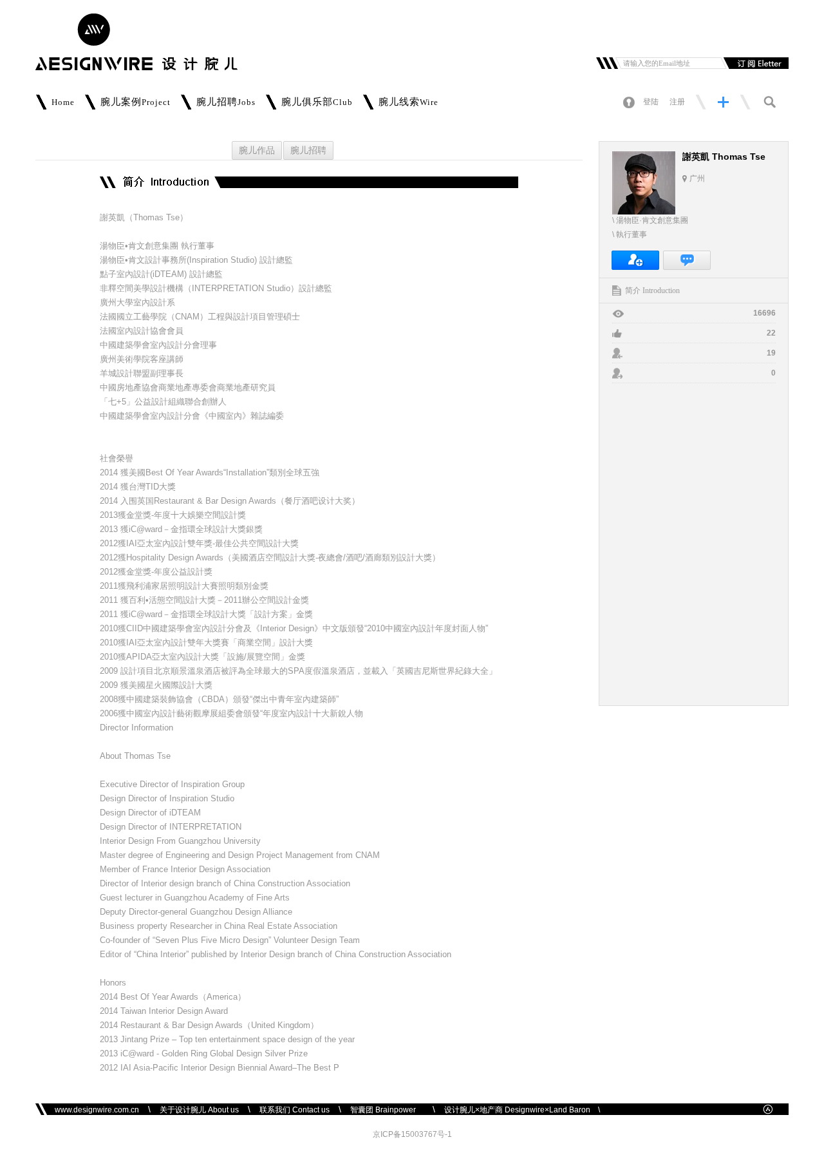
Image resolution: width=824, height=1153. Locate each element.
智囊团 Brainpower (387, 1109)
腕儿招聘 (308, 150)
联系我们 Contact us (294, 1109)
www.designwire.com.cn (97, 1109)
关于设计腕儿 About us (199, 1109)
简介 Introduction (652, 290)
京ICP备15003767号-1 (412, 1134)
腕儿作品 (257, 150)
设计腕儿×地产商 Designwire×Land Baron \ (522, 1109)
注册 (677, 101)
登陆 (651, 101)
